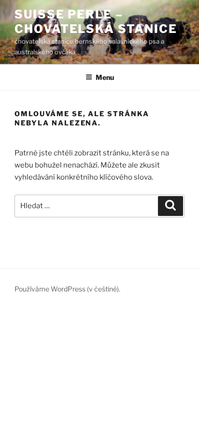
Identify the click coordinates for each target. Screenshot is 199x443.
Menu (105, 77)
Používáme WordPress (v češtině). (67, 289)
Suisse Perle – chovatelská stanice (95, 21)
